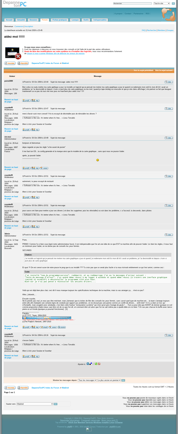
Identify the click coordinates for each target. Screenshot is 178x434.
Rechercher (151, 30)
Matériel (65, 63)
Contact (128, 14)
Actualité (21, 20)
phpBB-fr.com (115, 427)
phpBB (69, 427)
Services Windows (93, 422)
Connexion (19, 26)
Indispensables (100, 20)
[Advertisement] (141, 40)
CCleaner (119, 422)
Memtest (81, 422)
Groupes (170, 30)
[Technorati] (96, 364)
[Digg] (93, 364)
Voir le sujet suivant (163, 70)
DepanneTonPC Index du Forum (45, 63)
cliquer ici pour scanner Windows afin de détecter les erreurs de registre (55, 53)
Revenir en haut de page (11, 101)
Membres (161, 30)
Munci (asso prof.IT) (110, 420)
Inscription (29, 26)
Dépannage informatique (70, 420)
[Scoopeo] (88, 364)
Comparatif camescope (90, 420)
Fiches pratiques (60, 20)
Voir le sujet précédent (143, 70)
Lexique (75, 20)
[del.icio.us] (91, 364)
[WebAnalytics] (89, 431)
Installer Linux (108, 422)
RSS (147, 14)
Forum (45, 20)
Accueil (9, 20)
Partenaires (138, 14)
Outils (86, 20)
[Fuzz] (99, 364)
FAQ (143, 30)
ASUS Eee (72, 422)
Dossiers (33, 20)
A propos (118, 14)
